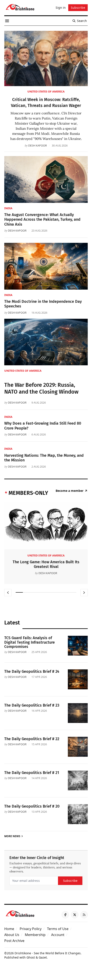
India (8, 208)
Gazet (43, 957)
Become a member (69, 490)
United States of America (46, 91)
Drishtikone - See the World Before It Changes (48, 953)
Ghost (31, 957)
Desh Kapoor (37, 145)
